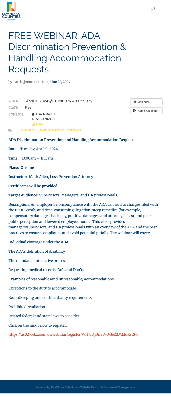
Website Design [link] (90, 387)
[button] (146, 111)
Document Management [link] (119, 387)
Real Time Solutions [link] (64, 387)
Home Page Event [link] (51, 130)
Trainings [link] (74, 130)
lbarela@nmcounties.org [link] (31, 82)
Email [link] (39, 124)
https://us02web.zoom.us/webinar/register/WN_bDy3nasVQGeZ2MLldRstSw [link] (73, 334)
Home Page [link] (27, 130)
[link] (11, 11)
